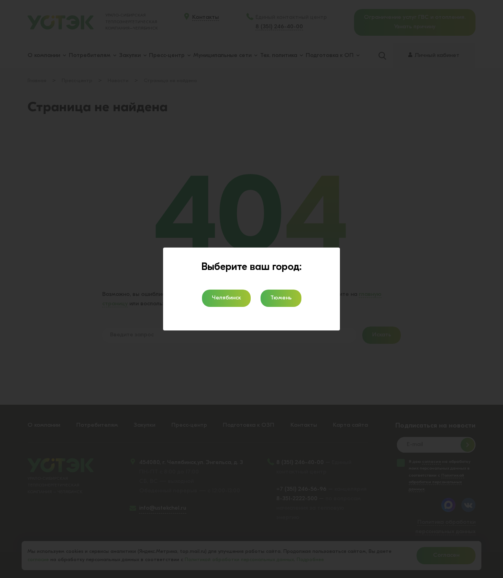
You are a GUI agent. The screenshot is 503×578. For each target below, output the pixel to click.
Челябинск (226, 298)
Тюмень (281, 298)
